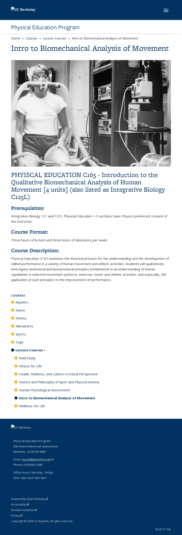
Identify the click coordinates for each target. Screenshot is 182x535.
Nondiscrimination (24, 510)
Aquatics (22, 302)
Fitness (21, 318)
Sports (21, 334)
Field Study (27, 358)
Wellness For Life (32, 406)
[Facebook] (15, 435)
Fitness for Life (30, 366)
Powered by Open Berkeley (29, 499)
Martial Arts (24, 326)
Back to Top (163, 529)
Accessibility (20, 504)
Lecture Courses (54, 38)
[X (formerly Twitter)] (24, 435)
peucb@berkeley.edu (37, 459)
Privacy (17, 515)
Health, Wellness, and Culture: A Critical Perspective (58, 374)
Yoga (19, 342)
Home (15, 38)
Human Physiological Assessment (44, 390)
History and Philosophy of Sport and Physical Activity (59, 382)
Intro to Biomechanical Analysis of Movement (57, 398)
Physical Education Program (45, 27)
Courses (31, 38)
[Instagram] (32, 435)
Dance (20, 310)
